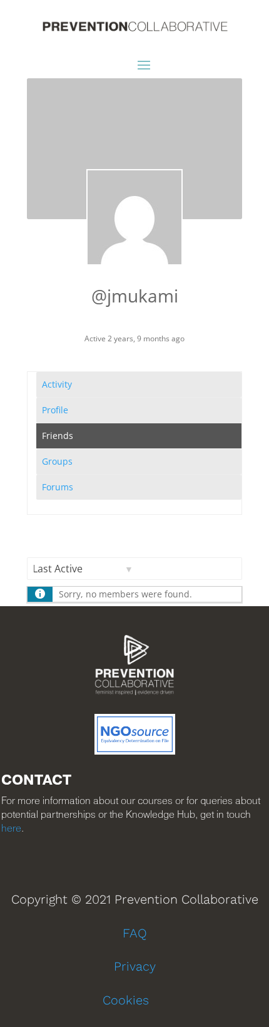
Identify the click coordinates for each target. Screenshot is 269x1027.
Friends (57, 435)
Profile (55, 410)
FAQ (135, 933)
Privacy (135, 966)
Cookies (126, 1000)
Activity (57, 384)
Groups (57, 461)
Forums (57, 487)
